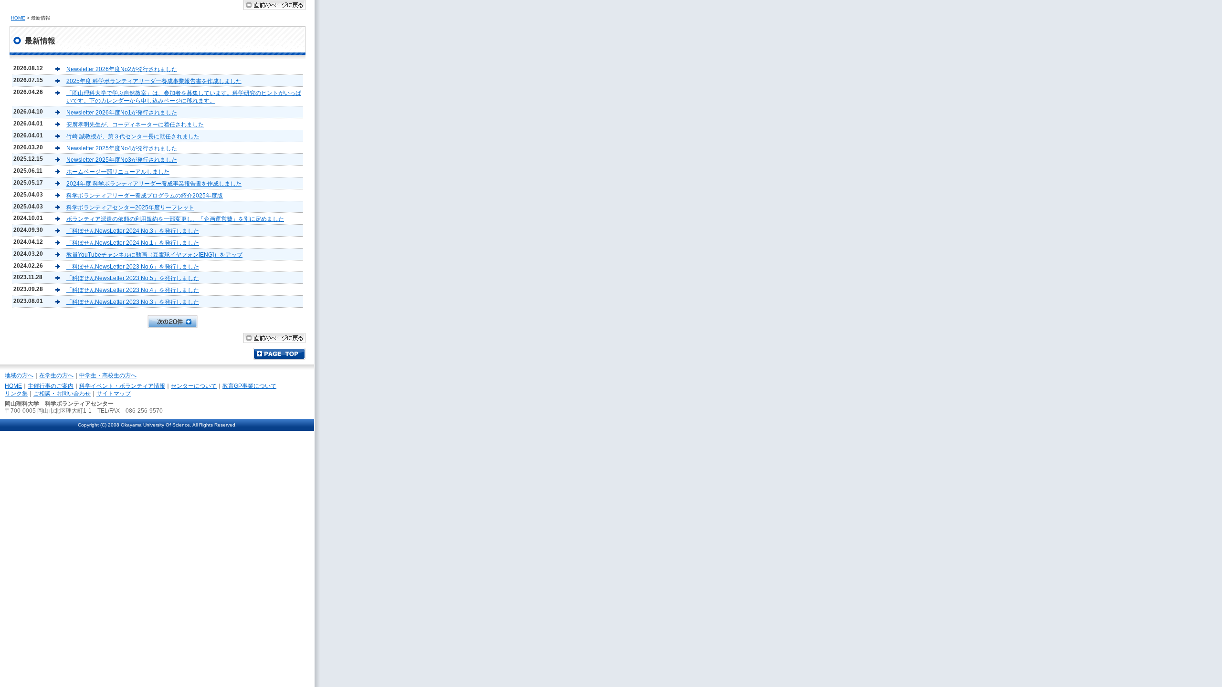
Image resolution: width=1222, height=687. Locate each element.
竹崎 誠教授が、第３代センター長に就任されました (133, 136)
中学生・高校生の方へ (108, 375)
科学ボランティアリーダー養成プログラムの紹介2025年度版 (144, 195)
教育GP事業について (249, 386)
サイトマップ (113, 393)
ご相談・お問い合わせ (62, 393)
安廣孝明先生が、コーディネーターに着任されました (135, 124)
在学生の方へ (56, 375)
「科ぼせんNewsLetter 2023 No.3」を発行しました (132, 302)
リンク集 (16, 393)
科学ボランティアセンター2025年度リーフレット (130, 207)
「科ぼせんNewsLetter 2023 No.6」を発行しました (132, 266)
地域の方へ (19, 375)
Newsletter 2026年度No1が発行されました (121, 112)
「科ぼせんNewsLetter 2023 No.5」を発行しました (132, 278)
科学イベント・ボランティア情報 (122, 386)
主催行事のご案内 (51, 386)
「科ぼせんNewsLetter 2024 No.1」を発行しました (132, 242)
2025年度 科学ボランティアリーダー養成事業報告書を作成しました (154, 81)
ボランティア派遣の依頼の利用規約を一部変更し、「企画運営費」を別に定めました (175, 219)
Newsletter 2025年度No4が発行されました (121, 148)
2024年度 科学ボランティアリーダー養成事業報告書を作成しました (154, 183)
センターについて (194, 386)
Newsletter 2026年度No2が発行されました (121, 69)
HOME (18, 18)
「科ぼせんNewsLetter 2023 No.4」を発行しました (132, 290)
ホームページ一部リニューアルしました (117, 171)
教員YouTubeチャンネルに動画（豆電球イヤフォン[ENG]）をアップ (154, 254)
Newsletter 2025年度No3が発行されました (121, 159)
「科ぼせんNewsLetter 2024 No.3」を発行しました (132, 231)
